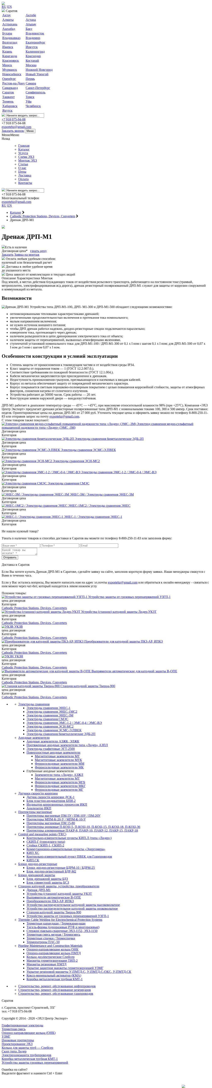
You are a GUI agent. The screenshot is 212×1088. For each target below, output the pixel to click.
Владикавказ (11, 38)
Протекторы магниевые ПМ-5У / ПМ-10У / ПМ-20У (63, 815)
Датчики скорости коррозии (38, 793)
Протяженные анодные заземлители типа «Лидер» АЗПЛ (67, 745)
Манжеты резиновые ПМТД (46, 964)
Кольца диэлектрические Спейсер (50, 957)
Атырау (31, 24)
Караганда (9, 56)
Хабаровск (9, 106)
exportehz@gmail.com (16, 127)
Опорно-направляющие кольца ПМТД (53, 953)
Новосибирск (11, 74)
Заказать (7, 254)
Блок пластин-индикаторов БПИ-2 (51, 801)
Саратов (8, 92)
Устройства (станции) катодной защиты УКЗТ (59, 893)
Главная (23, 145)
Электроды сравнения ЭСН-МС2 (49, 726)
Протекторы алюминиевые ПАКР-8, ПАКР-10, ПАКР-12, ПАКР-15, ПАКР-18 (82, 830)
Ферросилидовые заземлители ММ (59, 763)
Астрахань (9, 24)
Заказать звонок (13, 131)
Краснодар (33, 56)
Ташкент (8, 97)
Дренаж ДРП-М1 (38, 890)
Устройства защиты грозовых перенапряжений (35, 1062)
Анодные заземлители (34, 737)
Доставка (24, 175)
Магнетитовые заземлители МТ (57, 756)
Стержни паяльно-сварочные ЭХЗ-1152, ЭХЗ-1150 (62, 931)
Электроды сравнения (33, 704)
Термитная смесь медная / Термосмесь (53, 934)
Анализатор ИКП (38, 808)
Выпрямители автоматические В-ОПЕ (53, 897)
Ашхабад (8, 29)
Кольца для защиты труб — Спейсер (27, 1047)
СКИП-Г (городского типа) (45, 841)
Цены (22, 171)
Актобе (31, 15)
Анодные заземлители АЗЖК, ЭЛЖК (52, 741)
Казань (7, 51)
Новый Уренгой (37, 74)
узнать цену (38, 251)
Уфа (28, 101)
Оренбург (9, 79)
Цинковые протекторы (18, 1040)
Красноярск (10, 60)
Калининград (35, 51)
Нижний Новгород (39, 69)
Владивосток (35, 33)
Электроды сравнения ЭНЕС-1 (48, 708)
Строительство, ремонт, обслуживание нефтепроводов (57, 986)
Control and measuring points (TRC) (42, 834)
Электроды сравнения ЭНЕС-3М (49, 715)
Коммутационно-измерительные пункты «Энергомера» (65, 849)
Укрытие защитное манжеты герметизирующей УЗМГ (64, 968)
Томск (30, 97)
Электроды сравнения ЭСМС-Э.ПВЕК (54, 730)
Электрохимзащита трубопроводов (26, 1055)
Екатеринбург (35, 42)
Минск (7, 65)
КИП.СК (32, 860)
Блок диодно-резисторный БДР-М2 (51, 871)
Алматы (8, 19)
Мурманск (9, 69)
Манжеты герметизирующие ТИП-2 (52, 960)
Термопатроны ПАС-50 (43, 942)
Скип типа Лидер (14, 1051)
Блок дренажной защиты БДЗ (47, 879)
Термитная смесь (13, 1029)
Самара (31, 83)
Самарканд (10, 88)
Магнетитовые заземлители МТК (58, 760)
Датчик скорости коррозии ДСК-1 (50, 797)
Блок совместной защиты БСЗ (47, 882)
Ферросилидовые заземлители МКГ (60, 786)
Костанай (32, 60)
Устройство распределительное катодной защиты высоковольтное (73, 905)
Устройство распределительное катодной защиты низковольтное (72, 908)
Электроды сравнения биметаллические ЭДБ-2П (60, 734)
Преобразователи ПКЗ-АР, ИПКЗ (50, 901)
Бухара (7, 33)
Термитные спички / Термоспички (50, 938)
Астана (31, 19)
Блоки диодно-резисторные (37, 864)
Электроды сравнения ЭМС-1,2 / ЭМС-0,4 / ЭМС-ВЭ (64, 723)
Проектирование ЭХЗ (17, 1044)
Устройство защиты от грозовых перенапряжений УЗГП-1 (67, 916)
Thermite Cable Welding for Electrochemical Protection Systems (60, 919)
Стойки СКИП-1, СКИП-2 (45, 845)
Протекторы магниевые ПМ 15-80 (50, 823)
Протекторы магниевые (35, 812)
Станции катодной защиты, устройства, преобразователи (58, 886)
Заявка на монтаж (26, 254)
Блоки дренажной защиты (36, 875)
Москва (31, 65)
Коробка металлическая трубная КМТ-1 (54, 979)
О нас (22, 168)
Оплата (23, 179)
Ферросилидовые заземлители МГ (59, 789)
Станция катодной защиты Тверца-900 (53, 912)
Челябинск (33, 106)
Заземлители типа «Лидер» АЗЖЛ (59, 775)
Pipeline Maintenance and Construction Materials (50, 945)
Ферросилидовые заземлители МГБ (60, 782)
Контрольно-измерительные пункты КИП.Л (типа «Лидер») (69, 838)
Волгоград (9, 42)
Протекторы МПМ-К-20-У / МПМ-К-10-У (56, 819)
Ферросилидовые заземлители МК (59, 767)
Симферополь (35, 92)
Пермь (30, 79)
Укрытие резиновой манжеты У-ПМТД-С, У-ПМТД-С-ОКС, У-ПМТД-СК (78, 971)
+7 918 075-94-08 (13, 119)
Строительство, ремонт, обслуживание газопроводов (55, 993)
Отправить (10, 557)
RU (4, 6)
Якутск (7, 110)
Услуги (23, 153)
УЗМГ (6, 1036)
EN (9, 6)
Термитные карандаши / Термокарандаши (56, 923)
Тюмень (7, 101)
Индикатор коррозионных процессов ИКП (56, 804)
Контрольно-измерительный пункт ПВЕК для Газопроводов (69, 856)
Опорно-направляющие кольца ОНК (52, 949)
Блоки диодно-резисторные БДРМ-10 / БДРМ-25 (60, 867)
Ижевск (7, 47)
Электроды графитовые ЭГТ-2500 (50, 749)
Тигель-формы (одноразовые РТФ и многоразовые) (62, 927)
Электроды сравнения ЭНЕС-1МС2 (51, 711)
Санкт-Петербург (38, 88)
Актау (6, 15)
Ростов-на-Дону (13, 83)
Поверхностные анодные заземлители (53, 752)
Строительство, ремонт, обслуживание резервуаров (54, 990)
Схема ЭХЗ (26, 157)
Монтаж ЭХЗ (27, 160)
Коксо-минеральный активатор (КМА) (53, 975)
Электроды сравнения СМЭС (47, 719)
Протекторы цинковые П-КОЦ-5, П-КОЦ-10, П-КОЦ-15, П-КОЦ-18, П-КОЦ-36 (83, 827)
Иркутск (32, 47)
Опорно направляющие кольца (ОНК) (28, 1033)
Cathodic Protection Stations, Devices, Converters (34, 608)
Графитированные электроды (22, 1025)
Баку (29, 29)
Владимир (33, 38)
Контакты (25, 183)
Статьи (23, 164)
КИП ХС (32, 853)
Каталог (24, 149)
